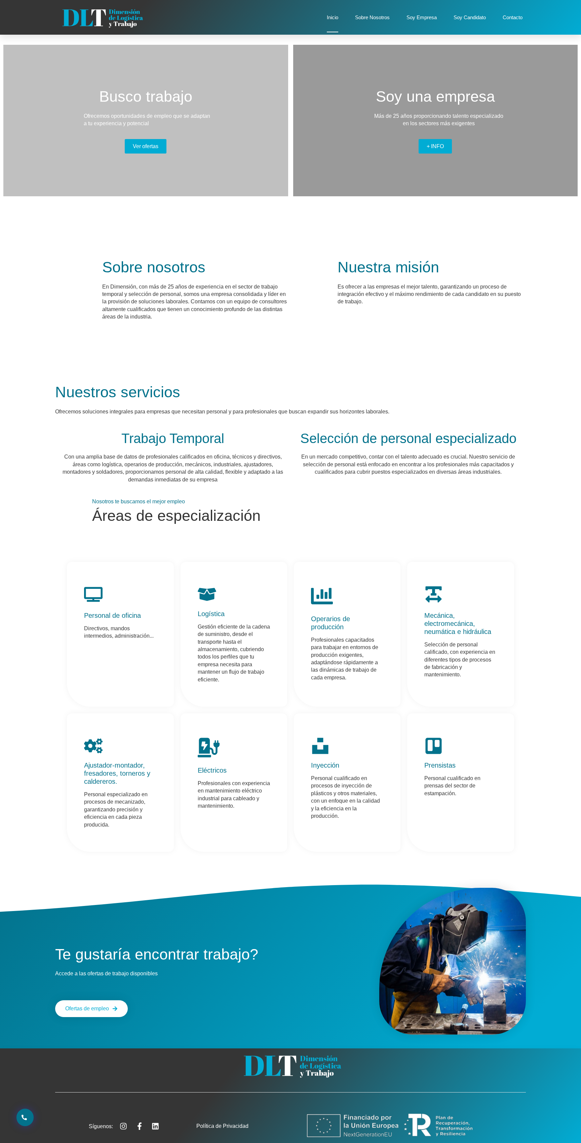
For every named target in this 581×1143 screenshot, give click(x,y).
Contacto (512, 17)
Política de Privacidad (222, 1126)
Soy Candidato (470, 17)
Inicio (332, 17)
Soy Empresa (421, 17)
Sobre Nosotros (372, 17)
